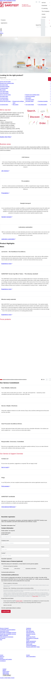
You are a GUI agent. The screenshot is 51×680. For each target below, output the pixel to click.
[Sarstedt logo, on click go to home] (18, 10)
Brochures (28, 629)
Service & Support (4, 628)
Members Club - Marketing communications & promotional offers (18, 588)
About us (2, 656)
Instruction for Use (30, 632)
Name (2, 546)
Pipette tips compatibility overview (8, 634)
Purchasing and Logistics (6, 659)
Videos (27, 639)
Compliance (3, 660)
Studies (28, 635)
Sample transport (46, 568)
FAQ (1, 639)
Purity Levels (29, 644)
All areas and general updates (10, 566)
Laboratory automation (31, 568)
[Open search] (50, 26)
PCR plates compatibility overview (8, 632)
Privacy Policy (35, 596)
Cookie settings (6, 675)
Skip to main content (5, 0)
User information (30, 631)
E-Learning (2, 638)
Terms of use (6, 672)
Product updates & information (10, 583)
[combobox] (24, 79)
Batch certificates (4, 635)
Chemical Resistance (31, 645)
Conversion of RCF (4, 631)
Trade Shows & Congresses (6, 636)
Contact (28, 655)
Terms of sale (6, 673)
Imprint (4, 670)
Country (3, 553)
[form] (25, 564)
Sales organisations (31, 656)
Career (1, 655)
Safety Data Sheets (30, 636)
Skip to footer (13, 0)
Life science (17, 568)
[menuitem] (46, 2)
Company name (5, 540)
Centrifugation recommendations (7, 629)
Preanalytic (6, 568)
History (1, 658)
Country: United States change (7, 677)
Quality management (31, 641)
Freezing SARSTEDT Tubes (33, 646)
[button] (1, 29)
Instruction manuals (30, 634)
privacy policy (19, 600)
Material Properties (30, 642)
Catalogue (28, 628)
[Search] (49, 79)
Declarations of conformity (32, 638)
